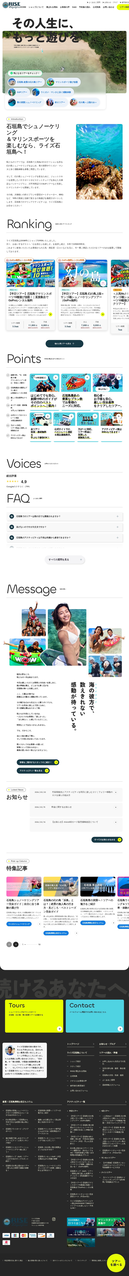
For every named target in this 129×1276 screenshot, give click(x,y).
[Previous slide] (9, 944)
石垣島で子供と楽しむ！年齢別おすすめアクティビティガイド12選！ (57, 552)
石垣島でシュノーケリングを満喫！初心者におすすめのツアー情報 (56, 542)
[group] (30, 295)
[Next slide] (16, 944)
